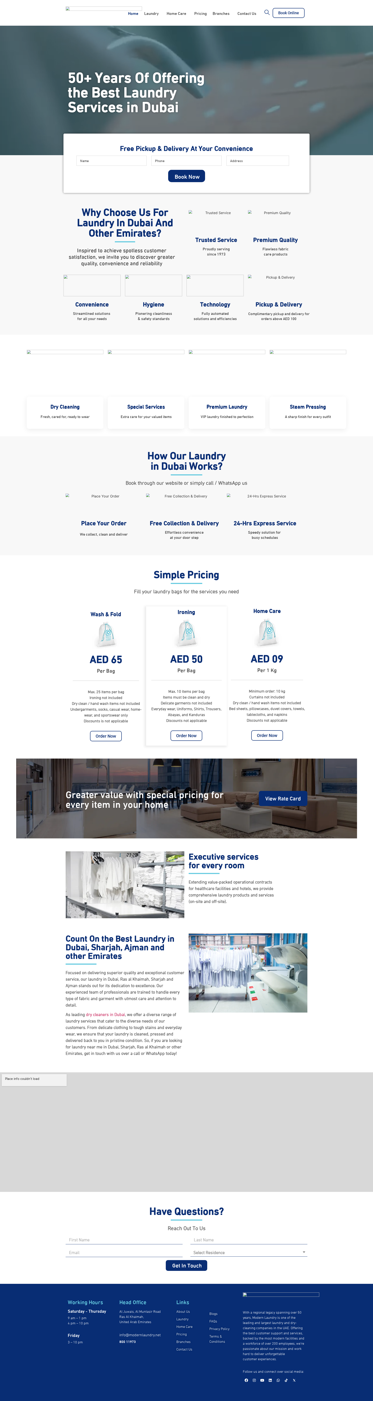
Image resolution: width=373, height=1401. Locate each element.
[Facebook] (246, 1380)
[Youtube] (262, 1380)
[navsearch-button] (267, 13)
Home (133, 13)
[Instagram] (254, 1380)
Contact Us (246, 13)
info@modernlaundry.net (140, 1334)
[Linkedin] (270, 1380)
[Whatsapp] (278, 1380)
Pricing (200, 13)
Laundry (151, 13)
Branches (221, 13)
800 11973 (127, 1341)
